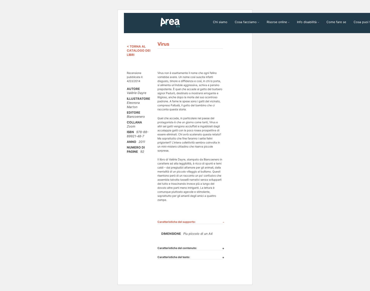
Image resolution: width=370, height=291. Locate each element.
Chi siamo (220, 22)
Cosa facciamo (246, 22)
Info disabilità (307, 22)
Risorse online (277, 22)
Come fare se (336, 22)
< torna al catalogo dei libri (138, 50)
